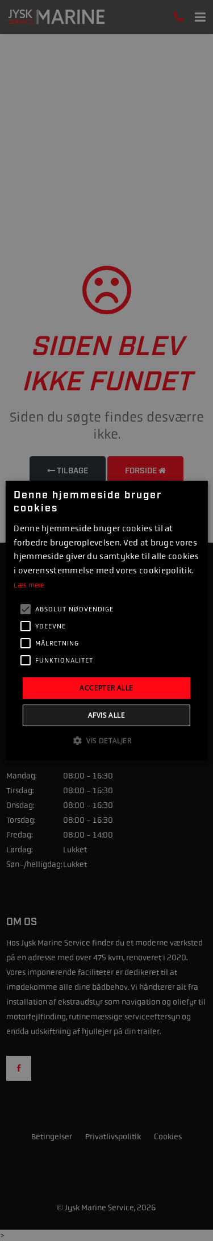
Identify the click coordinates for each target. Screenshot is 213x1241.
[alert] (106, 620)
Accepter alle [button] (106, 688)
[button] (106, 740)
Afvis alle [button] (106, 715)
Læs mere (29, 585)
